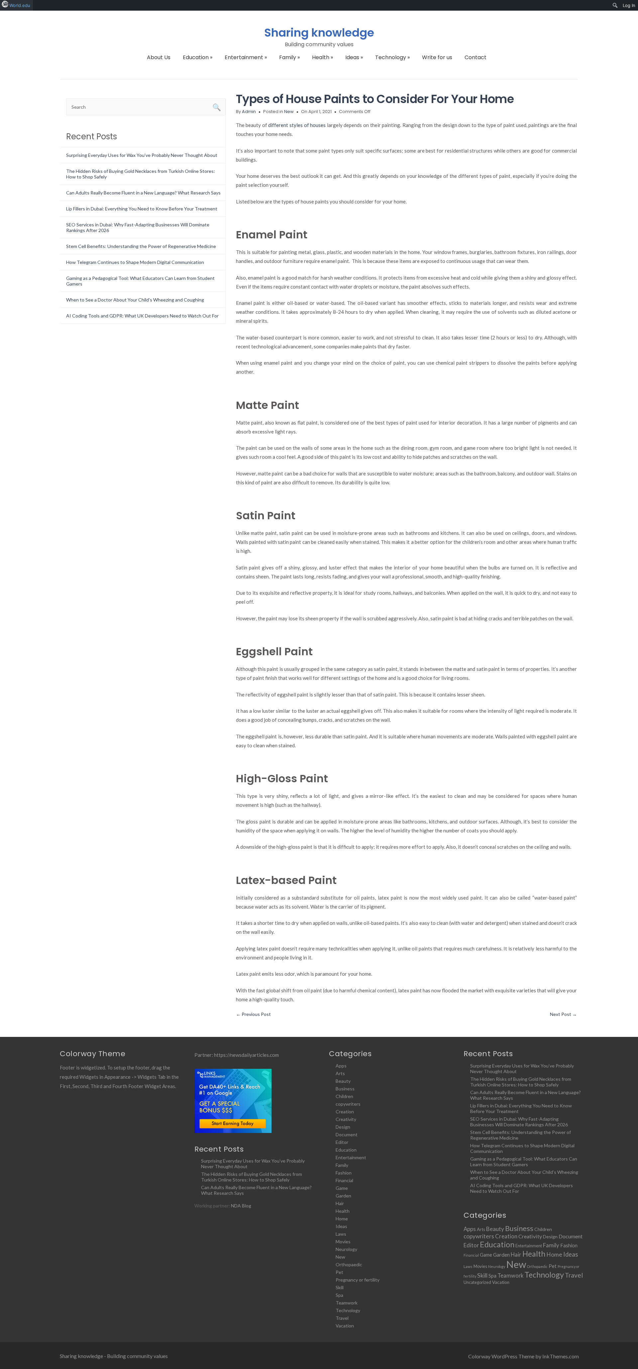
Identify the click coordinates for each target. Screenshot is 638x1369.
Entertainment (246, 57)
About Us (158, 57)
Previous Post (253, 1014)
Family (289, 57)
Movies (343, 1241)
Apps (341, 1065)
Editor (342, 1142)
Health (322, 57)
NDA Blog (241, 1205)
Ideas (354, 57)
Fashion (344, 1173)
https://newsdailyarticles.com (246, 1055)
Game (342, 1188)
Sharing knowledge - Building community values (114, 1356)
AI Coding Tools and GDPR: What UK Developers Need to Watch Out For (142, 315)
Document (347, 1134)
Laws (341, 1234)
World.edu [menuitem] (19, 5)
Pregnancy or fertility (357, 1280)
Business (345, 1088)
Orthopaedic (349, 1264)
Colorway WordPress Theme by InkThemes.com (523, 1356)
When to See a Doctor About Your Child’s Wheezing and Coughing (135, 300)
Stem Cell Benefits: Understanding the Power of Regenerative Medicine (141, 246)
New (289, 111)
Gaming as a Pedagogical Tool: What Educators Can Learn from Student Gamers (523, 1161)
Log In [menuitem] (629, 5)
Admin (249, 111)
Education (197, 57)
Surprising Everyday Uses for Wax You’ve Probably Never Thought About (141, 155)
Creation (345, 1111)
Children (344, 1096)
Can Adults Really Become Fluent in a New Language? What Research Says (143, 192)
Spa (339, 1295)
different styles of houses (297, 125)
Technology (392, 57)
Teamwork (347, 1303)
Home (342, 1218)
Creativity (346, 1119)
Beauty (343, 1081)
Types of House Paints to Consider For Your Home (375, 99)
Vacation (345, 1325)
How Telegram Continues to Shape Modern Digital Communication (135, 262)
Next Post (563, 1014)
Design (343, 1127)
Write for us (437, 57)
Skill (340, 1287)
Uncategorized (477, 1282)
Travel (342, 1318)
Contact (475, 57)
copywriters (348, 1104)
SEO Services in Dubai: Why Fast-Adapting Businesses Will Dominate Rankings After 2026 (519, 1121)
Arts (340, 1073)
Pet (339, 1272)
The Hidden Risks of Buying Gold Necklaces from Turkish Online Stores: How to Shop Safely (251, 1176)
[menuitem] (615, 5)
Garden (343, 1195)
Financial (344, 1180)
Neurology (346, 1249)
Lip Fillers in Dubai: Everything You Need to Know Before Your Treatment (141, 208)
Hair (340, 1203)
